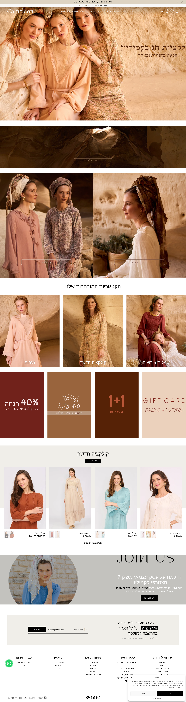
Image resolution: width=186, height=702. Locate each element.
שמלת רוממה (176, 533)
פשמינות (127, 672)
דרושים (162, 665)
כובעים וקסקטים (127, 675)
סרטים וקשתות (23, 662)
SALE (91, 11)
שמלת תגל (41, 533)
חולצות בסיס (58, 662)
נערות (100, 11)
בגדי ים (116, 11)
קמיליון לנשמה (66, 11)
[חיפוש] (162, 11)
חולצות (93, 668)
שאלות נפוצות (162, 672)
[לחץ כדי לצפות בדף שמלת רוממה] (161, 498)
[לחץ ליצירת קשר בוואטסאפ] (9, 695)
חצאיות (93, 672)
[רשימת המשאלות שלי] (172, 11)
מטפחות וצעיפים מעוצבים (127, 662)
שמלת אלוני (131, 533)
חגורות (23, 665)
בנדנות (128, 681)
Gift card (82, 11)
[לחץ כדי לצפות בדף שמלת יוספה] (70, 498)
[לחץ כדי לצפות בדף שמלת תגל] (25, 498)
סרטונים (75, 11)
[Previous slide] (178, 2)
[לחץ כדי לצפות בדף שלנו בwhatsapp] (88, 698)
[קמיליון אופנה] (20, 11)
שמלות (93, 665)
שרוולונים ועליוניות (93, 675)
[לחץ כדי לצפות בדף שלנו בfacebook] (93, 698)
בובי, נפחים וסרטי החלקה (127, 678)
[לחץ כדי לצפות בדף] (93, 60)
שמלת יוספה (85, 533)
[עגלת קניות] (177, 11)
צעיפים (128, 665)
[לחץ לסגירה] (182, 2)
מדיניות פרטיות (157, 698)
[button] (131, 677)
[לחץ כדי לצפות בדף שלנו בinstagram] (98, 698)
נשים (124, 11)
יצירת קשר (162, 662)
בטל (143, 693)
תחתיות (58, 665)
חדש (131, 11)
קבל (170, 693)
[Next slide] (8, 2)
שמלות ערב (93, 662)
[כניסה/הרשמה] (167, 11)
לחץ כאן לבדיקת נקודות (88, 5)
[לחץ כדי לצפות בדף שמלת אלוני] (116, 498)
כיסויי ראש (109, 11)
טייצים (58, 668)
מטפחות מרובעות (128, 668)
